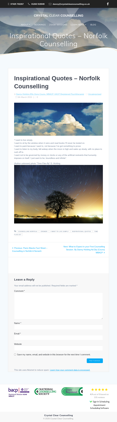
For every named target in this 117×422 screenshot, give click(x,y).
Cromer (44, 231)
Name (17, 323)
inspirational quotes (81, 231)
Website (18, 344)
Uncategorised (94, 94)
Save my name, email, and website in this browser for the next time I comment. (53, 354)
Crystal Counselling (58, 15)
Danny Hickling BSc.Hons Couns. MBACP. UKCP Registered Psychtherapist (50, 94)
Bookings (40, 24)
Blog (93, 24)
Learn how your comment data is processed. (70, 370)
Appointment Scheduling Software (99, 406)
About (25, 24)
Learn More (77, 24)
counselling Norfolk (27, 231)
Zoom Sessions (58, 24)
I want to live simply (60, 231)
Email (17, 333)
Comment (19, 291)
